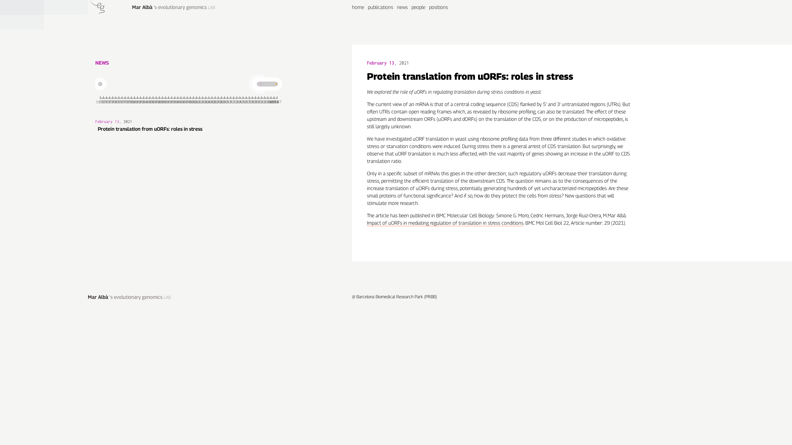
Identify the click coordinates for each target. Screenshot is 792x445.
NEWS (102, 63)
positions (438, 7)
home (358, 7)
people (418, 7)
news (402, 7)
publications (380, 7)
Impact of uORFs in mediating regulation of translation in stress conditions (445, 223)
